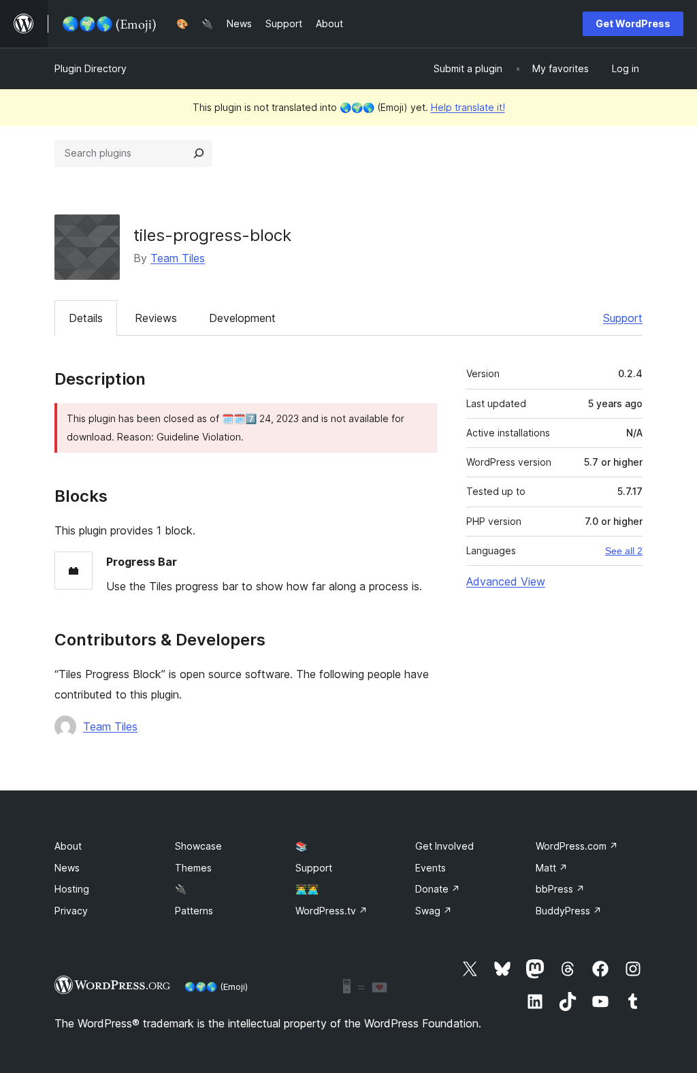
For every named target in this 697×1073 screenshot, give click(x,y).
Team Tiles (177, 258)
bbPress (560, 889)
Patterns (194, 910)
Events (430, 868)
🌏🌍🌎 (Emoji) (216, 986)
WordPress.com (577, 846)
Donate (437, 889)
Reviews (156, 318)
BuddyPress (569, 910)
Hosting (71, 889)
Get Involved (444, 846)
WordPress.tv (331, 910)
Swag (433, 910)
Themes (193, 868)
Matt (552, 868)
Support (623, 318)
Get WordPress (633, 23)
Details (86, 318)
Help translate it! (468, 107)
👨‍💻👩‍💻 (307, 889)
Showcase (198, 846)
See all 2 (624, 550)
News (67, 868)
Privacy (71, 910)
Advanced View (505, 581)
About (68, 846)
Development (242, 318)
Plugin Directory (90, 68)
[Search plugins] (198, 153)
